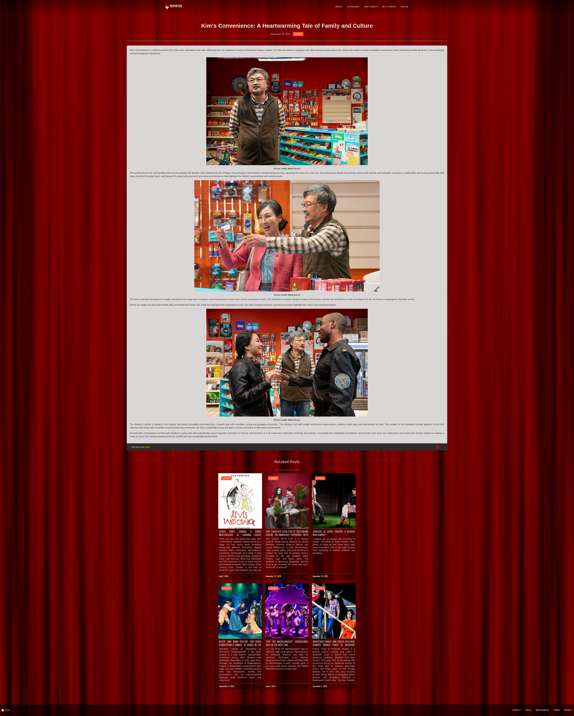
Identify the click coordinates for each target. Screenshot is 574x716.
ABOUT (338, 7)
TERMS (556, 710)
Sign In (404, 7)
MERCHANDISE (542, 710)
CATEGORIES (353, 7)
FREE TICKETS (371, 7)
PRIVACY (568, 710)
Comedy (298, 34)
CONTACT (516, 710)
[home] (174, 7)
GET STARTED (389, 7)
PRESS (528, 710)
